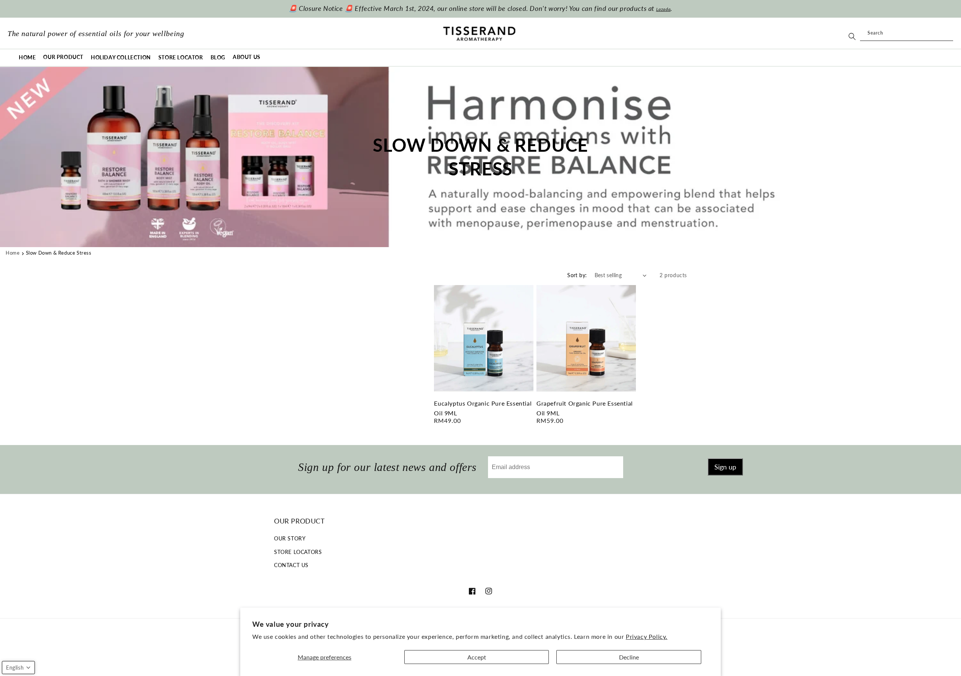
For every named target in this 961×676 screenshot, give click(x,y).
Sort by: (577, 275)
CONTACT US (291, 565)
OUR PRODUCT (63, 57)
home (13, 253)
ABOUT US (247, 57)
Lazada (663, 9)
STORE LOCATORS (298, 552)
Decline (629, 657)
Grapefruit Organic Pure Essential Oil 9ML (584, 408)
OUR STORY (290, 538)
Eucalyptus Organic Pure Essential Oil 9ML (483, 408)
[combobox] (906, 33)
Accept (476, 657)
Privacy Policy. (646, 636)
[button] (63, 57)
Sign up (725, 467)
